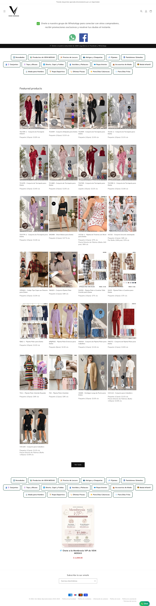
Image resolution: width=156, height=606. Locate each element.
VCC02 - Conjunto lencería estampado (121, 234)
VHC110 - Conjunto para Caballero (120, 393)
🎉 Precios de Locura (68, 57)
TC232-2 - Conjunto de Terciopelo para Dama (121, 133)
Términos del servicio (130, 601)
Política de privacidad (69, 599)
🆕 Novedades (19, 57)
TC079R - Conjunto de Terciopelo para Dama (91, 184)
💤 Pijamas (112, 57)
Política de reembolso (84, 599)
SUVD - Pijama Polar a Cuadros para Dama (120, 291)
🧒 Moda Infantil (144, 64)
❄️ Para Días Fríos (122, 72)
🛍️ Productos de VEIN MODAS (42, 57)
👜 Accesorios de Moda (122, 64)
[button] (4, 11)
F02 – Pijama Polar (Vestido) (58, 393)
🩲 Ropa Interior (100, 64)
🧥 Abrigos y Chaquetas (93, 57)
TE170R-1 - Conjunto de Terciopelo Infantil (32, 133)
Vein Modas (37, 599)
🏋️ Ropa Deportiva (57, 72)
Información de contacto (100, 599)
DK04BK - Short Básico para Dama (61, 234)
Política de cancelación (129, 599)
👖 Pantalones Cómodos (133, 57)
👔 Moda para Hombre (35, 72)
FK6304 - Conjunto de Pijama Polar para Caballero (92, 342)
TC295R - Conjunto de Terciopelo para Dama (91, 133)
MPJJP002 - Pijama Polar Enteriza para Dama (62, 342)
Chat (146, 603)
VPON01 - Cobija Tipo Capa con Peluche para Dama (34, 291)
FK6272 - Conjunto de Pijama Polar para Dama (122, 342)
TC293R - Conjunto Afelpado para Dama (63, 132)
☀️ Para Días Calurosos (100, 72)
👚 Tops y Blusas (31, 64)
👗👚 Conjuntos (11, 64)
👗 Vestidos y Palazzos (78, 64)
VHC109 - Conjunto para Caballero (32, 447)
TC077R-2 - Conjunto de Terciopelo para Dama (34, 235)
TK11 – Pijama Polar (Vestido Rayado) (33, 393)
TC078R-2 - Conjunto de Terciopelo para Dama (122, 184)
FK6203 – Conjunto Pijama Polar (60, 290)
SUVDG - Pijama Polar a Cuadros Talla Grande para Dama (91, 291)
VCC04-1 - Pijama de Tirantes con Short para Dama (92, 235)
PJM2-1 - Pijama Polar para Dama (31, 341)
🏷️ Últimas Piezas (77, 72)
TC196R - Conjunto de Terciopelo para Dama (62, 184)
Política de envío (115, 599)
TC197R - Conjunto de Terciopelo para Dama (33, 184)
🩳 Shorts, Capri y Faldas (53, 64)
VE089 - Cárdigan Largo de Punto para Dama (92, 394)
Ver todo (78, 465)
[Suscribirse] (94, 580)
